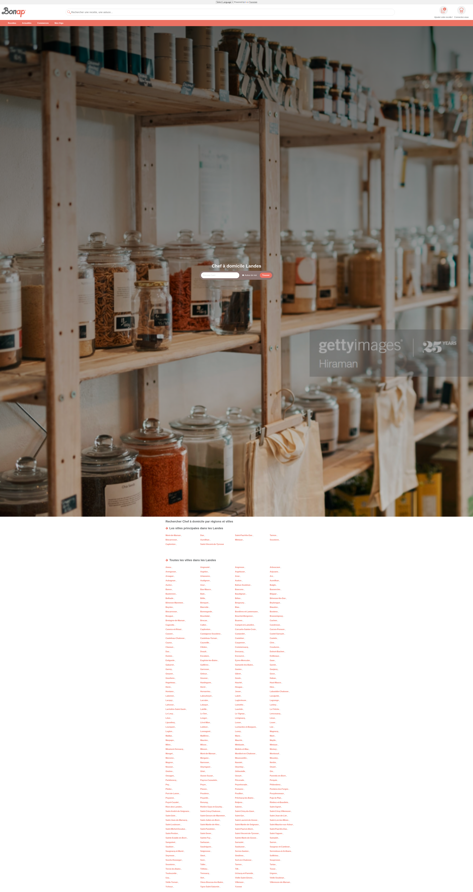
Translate (253, 2)
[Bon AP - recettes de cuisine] (15, 12)
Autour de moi (251, 275)
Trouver (266, 275)
